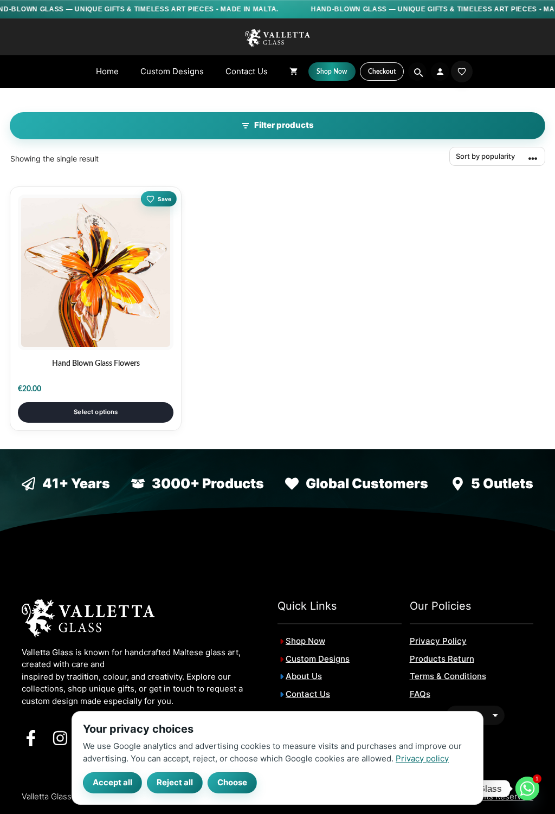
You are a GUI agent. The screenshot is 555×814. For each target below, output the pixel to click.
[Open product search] (417, 71)
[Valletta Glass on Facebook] (31, 738)
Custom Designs (172, 71)
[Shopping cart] (293, 71)
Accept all (112, 782)
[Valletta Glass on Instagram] (60, 738)
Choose (232, 782)
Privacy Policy (438, 641)
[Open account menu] (440, 71)
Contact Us (246, 71)
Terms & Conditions (448, 676)
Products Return (442, 659)
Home (107, 71)
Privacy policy (422, 758)
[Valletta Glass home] (277, 38)
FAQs (420, 694)
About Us (304, 676)
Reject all (175, 782)
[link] (462, 71)
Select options (96, 412)
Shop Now (305, 641)
